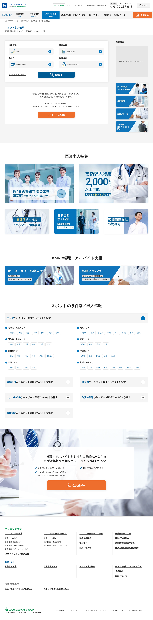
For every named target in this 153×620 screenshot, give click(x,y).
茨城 (124, 333)
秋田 (43, 333)
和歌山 (49, 356)
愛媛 (26, 367)
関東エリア (85, 328)
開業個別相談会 (122, 538)
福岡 (83, 367)
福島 (58, 333)
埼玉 (116, 333)
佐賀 (90, 367)
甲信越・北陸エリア (17, 339)
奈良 (41, 356)
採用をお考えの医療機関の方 (96, 5)
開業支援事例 (85, 538)
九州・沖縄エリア (88, 362)
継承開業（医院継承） (53, 542)
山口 (113, 356)
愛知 (98, 344)
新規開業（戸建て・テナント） (56, 545)
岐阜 (83, 344)
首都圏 (84, 333)
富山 (18, 344)
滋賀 (11, 356)
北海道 (12, 333)
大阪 (26, 356)
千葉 (109, 333)
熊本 (105, 367)
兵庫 (33, 356)
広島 (105, 356)
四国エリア (13, 362)
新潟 (11, 344)
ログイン (144, 5)
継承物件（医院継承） (14, 542)
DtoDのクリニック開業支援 (17, 554)
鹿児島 (128, 367)
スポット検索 (50, 15)
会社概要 (59, 610)
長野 (48, 344)
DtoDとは (70, 5)
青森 (20, 333)
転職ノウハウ (119, 15)
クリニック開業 (59, 5)
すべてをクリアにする (17, 75)
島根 (90, 356)
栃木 (131, 333)
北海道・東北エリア (17, 328)
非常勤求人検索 (50, 566)
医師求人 (7, 14)
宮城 (35, 333)
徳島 (11, 367)
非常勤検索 (34, 15)
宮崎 (120, 367)
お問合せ (80, 5)
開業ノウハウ (85, 548)
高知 (33, 367)
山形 (50, 333)
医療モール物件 (11, 538)
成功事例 (107, 15)
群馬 (139, 333)
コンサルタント (94, 15)
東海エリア (85, 339)
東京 (92, 333)
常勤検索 (20, 15)
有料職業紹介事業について (138, 610)
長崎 (98, 367)
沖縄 (137, 367)
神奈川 (100, 333)
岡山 (98, 356)
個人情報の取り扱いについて (96, 610)
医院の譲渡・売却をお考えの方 (18, 589)
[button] (31, 51)
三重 (105, 344)
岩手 (28, 333)
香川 (18, 367)
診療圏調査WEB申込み (125, 543)
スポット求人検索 (87, 566)
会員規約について (118, 610)
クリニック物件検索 (13, 533)
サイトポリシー (75, 610)
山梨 (41, 344)
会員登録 (145, 15)
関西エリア (13, 351)
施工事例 (83, 543)
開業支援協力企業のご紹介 (127, 548)
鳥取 (83, 356)
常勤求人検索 (10, 566)
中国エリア (85, 351)
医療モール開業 (50, 538)
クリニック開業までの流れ (91, 533)
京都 (18, 356)
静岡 (90, 344)
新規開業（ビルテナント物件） (17, 549)
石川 (26, 344)
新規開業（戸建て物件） (15, 545)
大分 (113, 367)
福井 (33, 344)
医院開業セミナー (123, 533)
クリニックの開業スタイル (55, 533)
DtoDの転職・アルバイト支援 (73, 15)
